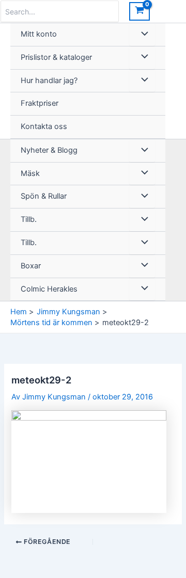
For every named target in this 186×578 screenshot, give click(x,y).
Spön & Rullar (44, 196)
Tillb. (29, 219)
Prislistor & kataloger (56, 57)
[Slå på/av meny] (142, 34)
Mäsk (30, 173)
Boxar (31, 265)
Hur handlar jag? (49, 80)
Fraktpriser (39, 103)
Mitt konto (39, 34)
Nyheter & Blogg (49, 150)
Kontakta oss (44, 126)
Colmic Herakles (49, 289)
